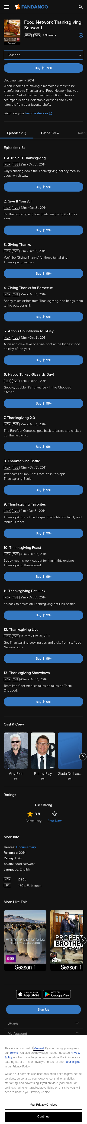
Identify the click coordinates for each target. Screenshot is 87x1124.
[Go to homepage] (32, 7)
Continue (43, 1116)
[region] (43, 1079)
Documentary (26, 847)
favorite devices (36, 113)
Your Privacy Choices (43, 1105)
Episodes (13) (16, 133)
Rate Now (54, 821)
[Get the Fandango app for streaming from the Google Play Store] (57, 995)
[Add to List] (81, 35)
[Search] (81, 7)
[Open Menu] (6, 7)
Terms (14, 1053)
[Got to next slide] (82, 756)
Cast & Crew (50, 133)
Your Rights (72, 1062)
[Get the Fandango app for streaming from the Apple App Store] (29, 995)
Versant (39, 1048)
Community (34, 821)
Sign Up (43, 1010)
